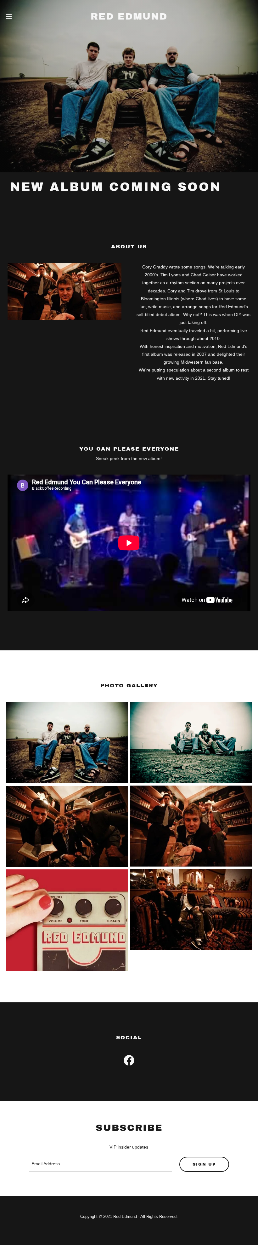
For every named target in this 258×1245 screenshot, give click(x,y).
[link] (129, 17)
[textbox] (100, 1164)
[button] (15, 16)
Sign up (204, 1164)
